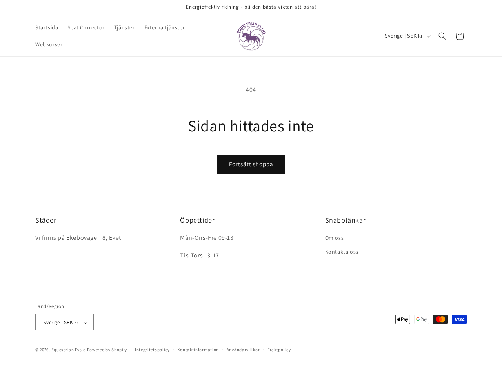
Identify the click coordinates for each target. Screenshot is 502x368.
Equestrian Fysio (68, 350)
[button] (442, 36)
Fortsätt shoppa (251, 164)
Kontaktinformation (198, 349)
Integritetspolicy (152, 349)
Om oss (334, 238)
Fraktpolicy (279, 349)
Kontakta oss (341, 252)
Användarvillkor (243, 349)
